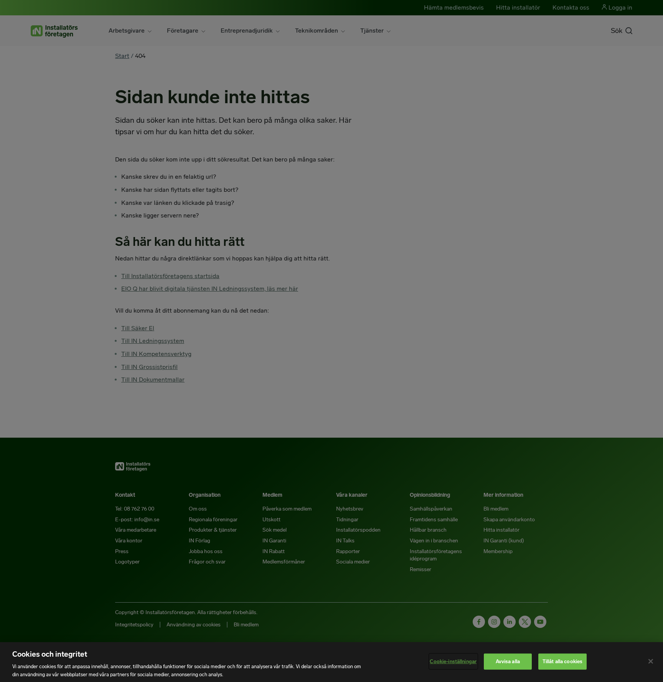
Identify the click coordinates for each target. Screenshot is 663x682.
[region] (331, 662)
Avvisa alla (508, 661)
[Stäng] (650, 661)
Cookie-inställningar (453, 661)
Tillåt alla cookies (562, 661)
